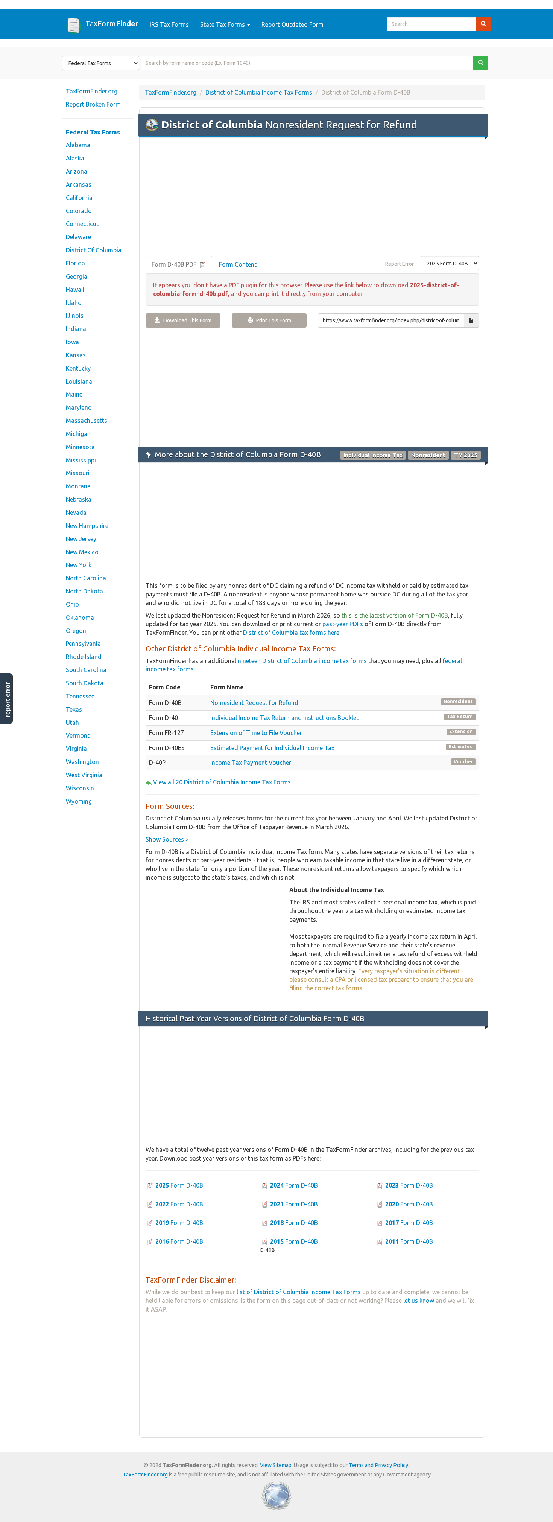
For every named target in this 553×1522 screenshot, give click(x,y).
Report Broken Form (93, 104)
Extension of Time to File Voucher (256, 732)
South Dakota (84, 683)
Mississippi (81, 460)
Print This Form (272, 320)
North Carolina (86, 578)
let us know (418, 1300)
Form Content (238, 264)
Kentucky (78, 368)
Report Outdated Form (292, 24)
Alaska (75, 158)
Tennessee (80, 696)
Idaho (74, 302)
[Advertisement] (312, 197)
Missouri (78, 473)
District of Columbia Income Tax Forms (258, 92)
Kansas (76, 355)
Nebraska (78, 499)
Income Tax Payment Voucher (250, 762)
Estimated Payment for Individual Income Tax (272, 747)
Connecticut (82, 223)
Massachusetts (86, 420)
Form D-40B (179, 1185)
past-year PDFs (342, 624)
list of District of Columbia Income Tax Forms (299, 1292)
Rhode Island (84, 656)
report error (7, 699)
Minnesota (80, 447)
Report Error (399, 264)
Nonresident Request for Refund (254, 702)
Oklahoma (80, 617)
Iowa (72, 342)
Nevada (76, 512)
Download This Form (185, 320)
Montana (78, 486)
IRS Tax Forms (169, 24)
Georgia (76, 276)
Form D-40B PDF (175, 264)
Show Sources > (167, 839)
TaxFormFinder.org (91, 91)
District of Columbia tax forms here (291, 632)
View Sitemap (276, 1465)
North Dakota (84, 591)
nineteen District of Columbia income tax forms (302, 660)
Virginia (76, 748)
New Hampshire (87, 525)
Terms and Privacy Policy (378, 1465)
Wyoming (79, 801)
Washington (82, 761)
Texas (74, 709)
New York (78, 564)
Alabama (78, 145)
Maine (74, 394)
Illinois (75, 315)
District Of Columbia (94, 250)
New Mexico (82, 552)
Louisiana (79, 381)
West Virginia (84, 775)
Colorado (79, 210)
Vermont (78, 735)
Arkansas (78, 184)
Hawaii (75, 289)
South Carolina (86, 669)
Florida (75, 263)
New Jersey (81, 538)
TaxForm (111, 23)
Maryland (79, 407)
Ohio (72, 604)
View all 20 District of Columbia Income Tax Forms (222, 782)
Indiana (76, 328)
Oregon (76, 630)
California (79, 197)
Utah (72, 722)
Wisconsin (80, 788)
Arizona (76, 171)
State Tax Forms (223, 24)
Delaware (78, 236)
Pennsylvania (83, 643)
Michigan (78, 433)
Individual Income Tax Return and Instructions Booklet (284, 717)
